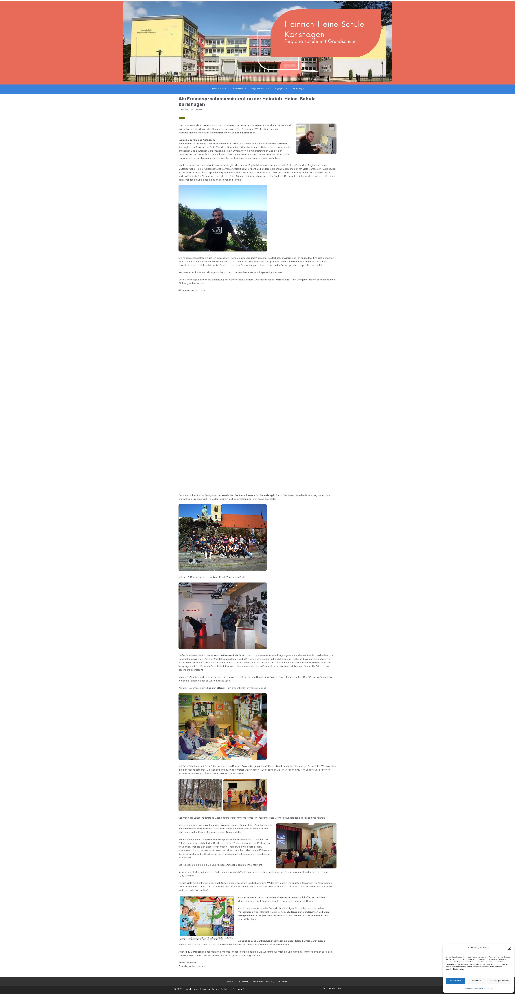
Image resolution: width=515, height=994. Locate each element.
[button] (509, 948)
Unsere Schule (217, 88)
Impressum (488, 988)
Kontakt (231, 981)
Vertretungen (298, 88)
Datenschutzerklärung (474, 988)
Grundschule (237, 88)
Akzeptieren (455, 980)
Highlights (279, 88)
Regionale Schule (259, 88)
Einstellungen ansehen (499, 980)
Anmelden (283, 981)
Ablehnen (476, 980)
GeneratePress (240, 989)
